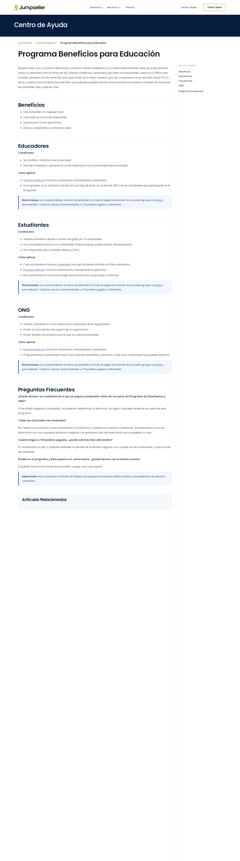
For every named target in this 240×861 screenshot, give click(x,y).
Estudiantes (185, 80)
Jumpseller (64, 264)
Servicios (95, 7)
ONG (181, 85)
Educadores (185, 76)
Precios (130, 7)
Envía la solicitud (33, 180)
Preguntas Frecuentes (191, 91)
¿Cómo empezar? (46, 43)
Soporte (27, 43)
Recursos (112, 7)
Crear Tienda (214, 7)
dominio (158, 200)
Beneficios (184, 71)
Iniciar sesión (189, 7)
